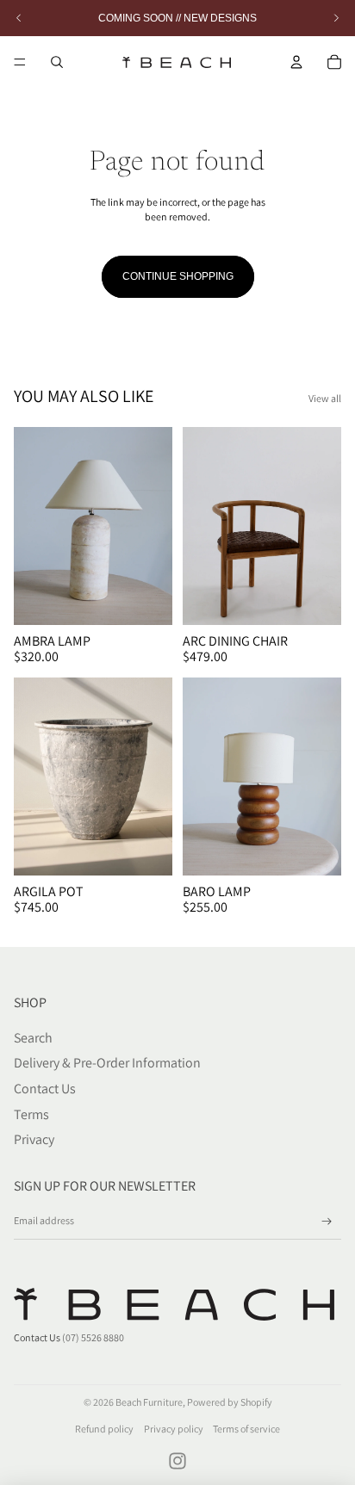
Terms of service (246, 1428)
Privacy (34, 1139)
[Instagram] (177, 1461)
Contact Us (45, 1089)
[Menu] (20, 62)
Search (33, 1038)
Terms (31, 1114)
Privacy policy (173, 1428)
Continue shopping (178, 276)
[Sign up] (327, 1222)
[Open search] (57, 62)
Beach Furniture (149, 1401)
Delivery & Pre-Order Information (107, 1063)
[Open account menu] (296, 62)
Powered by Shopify (229, 1401)
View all (324, 398)
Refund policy (104, 1428)
